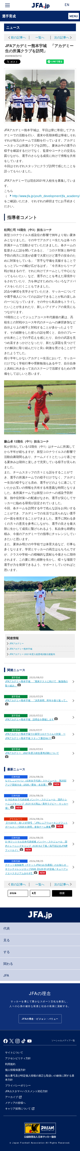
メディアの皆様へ (15, 1102)
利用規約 (10, 1064)
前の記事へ (18, 37)
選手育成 (9, 15)
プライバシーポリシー (18, 1085)
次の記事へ (61, 37)
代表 (6, 928)
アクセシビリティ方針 (18, 1058)
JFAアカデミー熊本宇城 (20, 648)
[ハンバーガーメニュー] (7, 5)
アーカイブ (11, 1097)
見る (6, 940)
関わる (8, 963)
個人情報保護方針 (15, 1069)
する (6, 951)
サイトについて (14, 1052)
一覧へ (39, 37)
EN (67, 5)
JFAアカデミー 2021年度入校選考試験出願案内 (32, 654)
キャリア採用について (18, 1108)
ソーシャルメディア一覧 (63, 1040)
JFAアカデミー (16, 643)
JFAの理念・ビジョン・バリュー (40, 1018)
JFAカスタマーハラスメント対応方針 (26, 1091)
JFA (6, 975)
